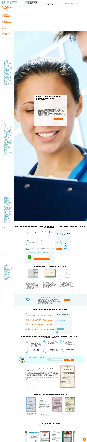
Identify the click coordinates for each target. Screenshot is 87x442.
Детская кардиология (7, 105)
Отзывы (67, 1)
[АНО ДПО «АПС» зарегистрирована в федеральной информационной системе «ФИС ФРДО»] (44, 404)
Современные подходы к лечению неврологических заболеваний (8, 226)
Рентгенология (6, 169)
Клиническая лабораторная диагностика (6, 120)
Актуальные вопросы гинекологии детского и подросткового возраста (8, 43)
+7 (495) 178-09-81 (49, 0)
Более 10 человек (60, 320)
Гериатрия (5, 97)
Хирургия (5, 271)
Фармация (5, 259)
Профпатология (6, 157)
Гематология (6, 95)
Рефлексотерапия (6, 170)
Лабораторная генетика (8, 127)
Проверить (68, 233)
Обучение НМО (4, 34)
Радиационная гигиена (7, 162)
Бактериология (6, 88)
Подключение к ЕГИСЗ (5, 23)
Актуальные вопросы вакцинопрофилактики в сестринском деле (8, 46)
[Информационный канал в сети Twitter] (7, 282)
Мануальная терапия (7, 131)
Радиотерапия (6, 163)
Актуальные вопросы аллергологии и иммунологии (7, 37)
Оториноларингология (7, 155)
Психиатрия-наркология (8, 159)
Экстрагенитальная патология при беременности (7, 278)
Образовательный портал (69, 3)
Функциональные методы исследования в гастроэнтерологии (8, 269)
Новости (71, 1)
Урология (5, 258)
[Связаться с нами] (84, 439)
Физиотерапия (6, 264)
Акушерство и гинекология (8, 83)
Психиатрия (5, 158)
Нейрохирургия (6, 137)
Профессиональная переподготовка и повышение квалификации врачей (7, 7)
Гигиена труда (6, 101)
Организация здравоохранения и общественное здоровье (8, 151)
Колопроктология (6, 124)
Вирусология (6, 89)
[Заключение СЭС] (69, 404)
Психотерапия (6, 160)
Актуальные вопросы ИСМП (8, 56)
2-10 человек (65, 318)
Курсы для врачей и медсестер (7, 17)
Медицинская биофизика (8, 134)
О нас (64, 1)
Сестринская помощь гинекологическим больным (7, 209)
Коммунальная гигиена (7, 125)
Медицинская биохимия (8, 135)
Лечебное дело (6, 128)
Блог (74, 1)
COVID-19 (5, 35)
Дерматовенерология (7, 104)
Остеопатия (6, 154)
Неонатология (6, 139)
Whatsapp (54, 123)
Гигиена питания (6, 100)
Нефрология (6, 138)
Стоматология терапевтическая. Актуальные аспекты (7, 236)
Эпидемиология (6, 276)
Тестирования (4, 28)
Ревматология (6, 166)
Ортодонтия (6, 153)
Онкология (5, 149)
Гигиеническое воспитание (8, 102)
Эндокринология (6, 274)
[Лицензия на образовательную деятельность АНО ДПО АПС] (31, 404)
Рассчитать (59, 249)
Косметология (6, 126)
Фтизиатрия (6, 265)
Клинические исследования (6, 16)
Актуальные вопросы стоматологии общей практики (7, 81)
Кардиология (6, 118)
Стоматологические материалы (7, 32)
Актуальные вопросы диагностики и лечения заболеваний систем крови (8, 52)
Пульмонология (6, 161)
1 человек (59, 318)
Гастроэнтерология (7, 94)
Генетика (5, 96)
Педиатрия (5, 156)
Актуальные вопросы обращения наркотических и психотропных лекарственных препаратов (8, 69)
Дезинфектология (6, 103)
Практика (3, 20)
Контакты (77, 1)
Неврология (5, 136)
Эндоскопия (6, 275)
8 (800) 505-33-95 (49, 2)
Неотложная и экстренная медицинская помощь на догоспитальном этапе (8, 141)
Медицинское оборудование (6, 33)
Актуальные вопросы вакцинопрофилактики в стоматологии (8, 49)
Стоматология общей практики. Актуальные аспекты (7, 231)
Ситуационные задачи (5, 29)
